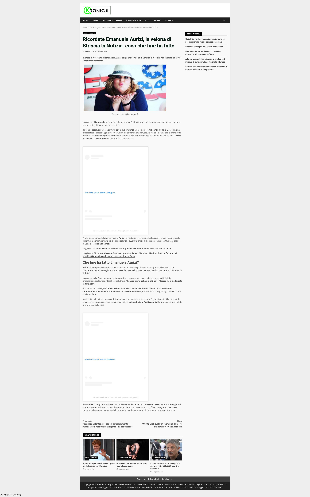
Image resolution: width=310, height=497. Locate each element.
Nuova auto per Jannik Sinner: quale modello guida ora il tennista (99, 449)
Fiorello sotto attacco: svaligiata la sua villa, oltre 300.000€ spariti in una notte (166, 449)
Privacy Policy (154, 479)
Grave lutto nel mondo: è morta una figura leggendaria (132, 449)
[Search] (224, 20)
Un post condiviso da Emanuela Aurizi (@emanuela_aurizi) (115, 231)
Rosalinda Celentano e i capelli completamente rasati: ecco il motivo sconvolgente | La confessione (107, 424)
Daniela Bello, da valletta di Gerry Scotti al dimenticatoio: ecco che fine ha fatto (132, 248)
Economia (107, 20)
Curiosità (167, 20)
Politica (119, 20)
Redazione (142, 479)
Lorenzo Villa (89, 51)
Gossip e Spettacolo (133, 20)
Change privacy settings (11, 494)
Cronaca (96, 20)
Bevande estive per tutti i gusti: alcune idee (204, 47)
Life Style (156, 20)
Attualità (86, 20)
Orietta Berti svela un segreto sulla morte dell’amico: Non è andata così (162, 424)
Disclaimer (167, 479)
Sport (147, 20)
